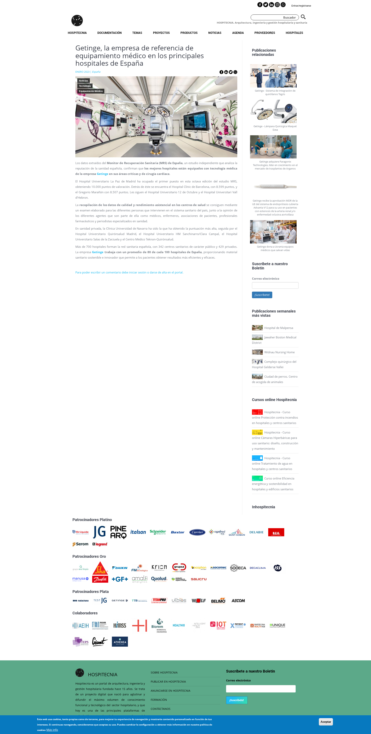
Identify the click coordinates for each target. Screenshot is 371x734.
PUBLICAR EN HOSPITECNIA (168, 681)
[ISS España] (278, 568)
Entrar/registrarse (301, 5)
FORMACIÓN (159, 700)
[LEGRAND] (100, 544)
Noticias (214, 33)
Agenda (238, 33)
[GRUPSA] (179, 568)
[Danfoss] (100, 579)
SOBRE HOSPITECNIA (164, 672)
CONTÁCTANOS (160, 709)
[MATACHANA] (80, 600)
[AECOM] (238, 600)
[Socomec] (218, 568)
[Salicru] (199, 579)
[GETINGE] (120, 600)
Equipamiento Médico (91, 91)
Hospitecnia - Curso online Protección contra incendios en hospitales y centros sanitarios (275, 417)
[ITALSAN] (138, 532)
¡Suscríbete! (262, 295)
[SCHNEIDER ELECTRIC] (158, 532)
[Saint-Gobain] (237, 532)
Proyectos (161, 33)
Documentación (109, 33)
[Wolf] (199, 600)
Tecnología (85, 86)
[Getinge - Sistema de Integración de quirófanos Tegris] (275, 76)
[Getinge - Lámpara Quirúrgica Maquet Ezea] (275, 111)
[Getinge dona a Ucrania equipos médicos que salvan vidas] (275, 232)
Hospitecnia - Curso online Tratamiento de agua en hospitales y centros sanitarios (272, 463)
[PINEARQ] (119, 532)
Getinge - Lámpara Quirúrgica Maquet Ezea (275, 127)
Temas (137, 33)
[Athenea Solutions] (120, 641)
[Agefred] (217, 532)
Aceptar (326, 721)
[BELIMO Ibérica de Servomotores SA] (218, 600)
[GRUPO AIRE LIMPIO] (80, 568)
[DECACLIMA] (258, 568)
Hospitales (294, 33)
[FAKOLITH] (179, 579)
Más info (52, 730)
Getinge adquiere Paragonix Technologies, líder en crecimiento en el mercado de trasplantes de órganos (275, 165)
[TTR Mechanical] (140, 600)
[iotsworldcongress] (218, 625)
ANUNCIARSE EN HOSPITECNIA (170, 690)
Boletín (258, 267)
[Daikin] (120, 568)
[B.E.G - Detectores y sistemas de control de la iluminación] (276, 532)
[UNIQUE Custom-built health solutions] (277, 625)
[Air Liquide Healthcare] (80, 532)
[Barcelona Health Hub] (258, 625)
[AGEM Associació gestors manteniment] (100, 625)
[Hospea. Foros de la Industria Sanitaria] (140, 625)
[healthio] (179, 625)
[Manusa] (80, 579)
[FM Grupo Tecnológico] (140, 568)
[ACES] (80, 641)
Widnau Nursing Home (279, 352)
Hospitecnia (77, 33)
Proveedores (264, 33)
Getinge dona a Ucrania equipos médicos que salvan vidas (275, 248)
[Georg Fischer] (120, 579)
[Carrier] (197, 532)
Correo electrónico (265, 278)
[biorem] (159, 625)
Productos (189, 33)
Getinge (102, 174)
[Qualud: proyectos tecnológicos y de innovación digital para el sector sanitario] (159, 579)
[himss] (120, 625)
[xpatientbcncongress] (238, 625)
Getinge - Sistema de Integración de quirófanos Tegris (275, 92)
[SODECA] (238, 568)
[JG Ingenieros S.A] (99, 532)
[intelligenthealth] (199, 625)
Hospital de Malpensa (278, 328)
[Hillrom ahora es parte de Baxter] (178, 532)
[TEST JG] (100, 600)
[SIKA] (100, 568)
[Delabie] (256, 532)
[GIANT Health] (100, 641)
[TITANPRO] (159, 600)
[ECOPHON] (199, 568)
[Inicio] (77, 20)
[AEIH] (80, 625)
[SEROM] (80, 544)
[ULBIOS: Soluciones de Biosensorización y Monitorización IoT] (179, 600)
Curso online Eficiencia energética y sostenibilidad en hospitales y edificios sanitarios (273, 483)
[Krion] (159, 568)
